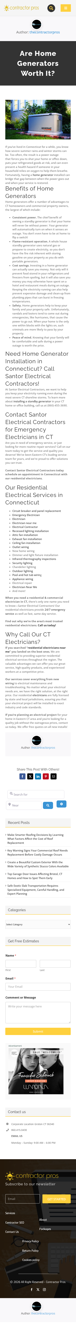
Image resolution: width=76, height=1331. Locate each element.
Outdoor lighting (22, 571)
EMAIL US (16, 1136)
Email (10, 978)
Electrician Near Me (24, 587)
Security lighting (22, 563)
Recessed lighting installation (30, 531)
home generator (43, 175)
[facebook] (31, 1289)
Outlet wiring (20, 547)
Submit (38, 1031)
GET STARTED (56, 1199)
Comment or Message (20, 997)
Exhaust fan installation (27, 539)
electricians (39, 695)
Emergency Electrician (26, 515)
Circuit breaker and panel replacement (36, 511)
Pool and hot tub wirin (26, 575)
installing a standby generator (32, 401)
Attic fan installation (25, 535)
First (8, 970)
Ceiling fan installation (26, 543)
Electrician (18, 519)
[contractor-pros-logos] (21, 5)
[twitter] (38, 1289)
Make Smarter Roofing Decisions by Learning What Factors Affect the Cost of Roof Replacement (35, 839)
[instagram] (44, 1289)
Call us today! (47, 625)
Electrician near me (24, 523)
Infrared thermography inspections (34, 559)
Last (42, 970)
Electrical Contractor (25, 527)
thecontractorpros (45, 32)
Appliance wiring (22, 579)
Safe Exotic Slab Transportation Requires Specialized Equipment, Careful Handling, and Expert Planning (35, 889)
